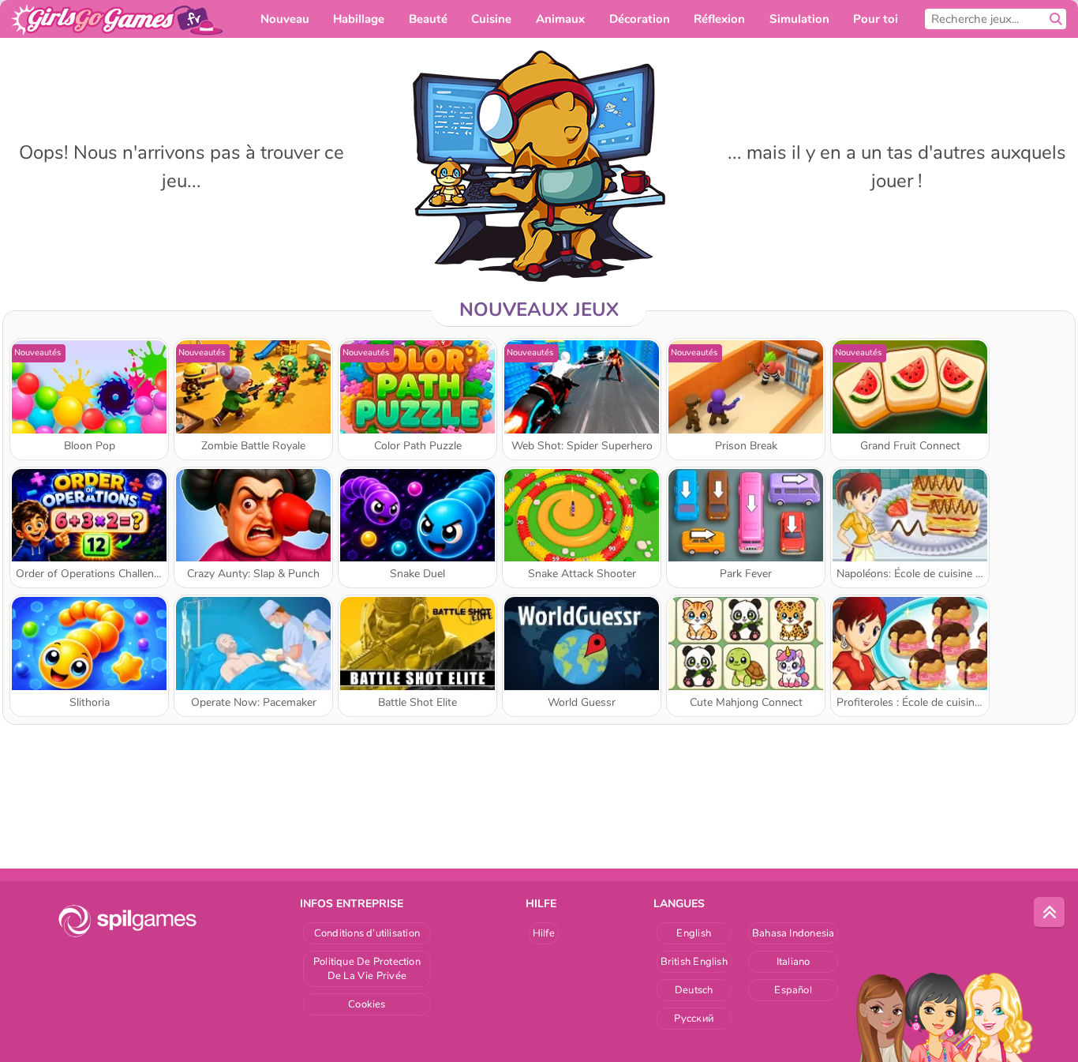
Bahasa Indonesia (793, 933)
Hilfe (544, 933)
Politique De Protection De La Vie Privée (367, 969)
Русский (693, 1018)
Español (793, 990)
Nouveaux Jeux (539, 309)
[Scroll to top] (1049, 913)
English (693, 933)
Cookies (367, 1004)
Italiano (793, 962)
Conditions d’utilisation (367, 933)
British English (694, 962)
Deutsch (694, 990)
